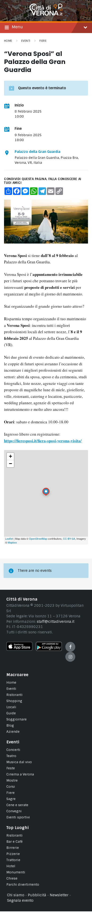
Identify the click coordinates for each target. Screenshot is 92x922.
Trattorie (13, 860)
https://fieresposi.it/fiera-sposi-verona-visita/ (43, 441)
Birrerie (12, 848)
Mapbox (12, 542)
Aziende (13, 731)
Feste (10, 768)
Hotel (10, 866)
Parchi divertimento (22, 884)
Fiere (42, 41)
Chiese (11, 878)
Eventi (25, 41)
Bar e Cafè (14, 841)
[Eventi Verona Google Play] (49, 649)
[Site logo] (46, 14)
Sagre (11, 799)
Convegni (14, 811)
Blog (10, 725)
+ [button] (10, 456)
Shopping (14, 701)
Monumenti (15, 872)
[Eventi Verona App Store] (19, 649)
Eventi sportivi (18, 817)
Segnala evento (20, 900)
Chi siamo (15, 895)
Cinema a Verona (20, 774)
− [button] (10, 464)
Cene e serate (17, 805)
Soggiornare (16, 719)
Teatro (11, 756)
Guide (11, 713)
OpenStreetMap (38, 538)
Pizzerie (13, 854)
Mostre (12, 780)
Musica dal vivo (19, 762)
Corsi (10, 786)
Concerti (13, 750)
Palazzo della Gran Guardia (37, 151)
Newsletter (59, 895)
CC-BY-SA (69, 538)
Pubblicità (37, 895)
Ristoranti (14, 695)
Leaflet (9, 538)
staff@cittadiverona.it (55, 621)
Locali (11, 707)
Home (8, 41)
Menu (17, 26)
